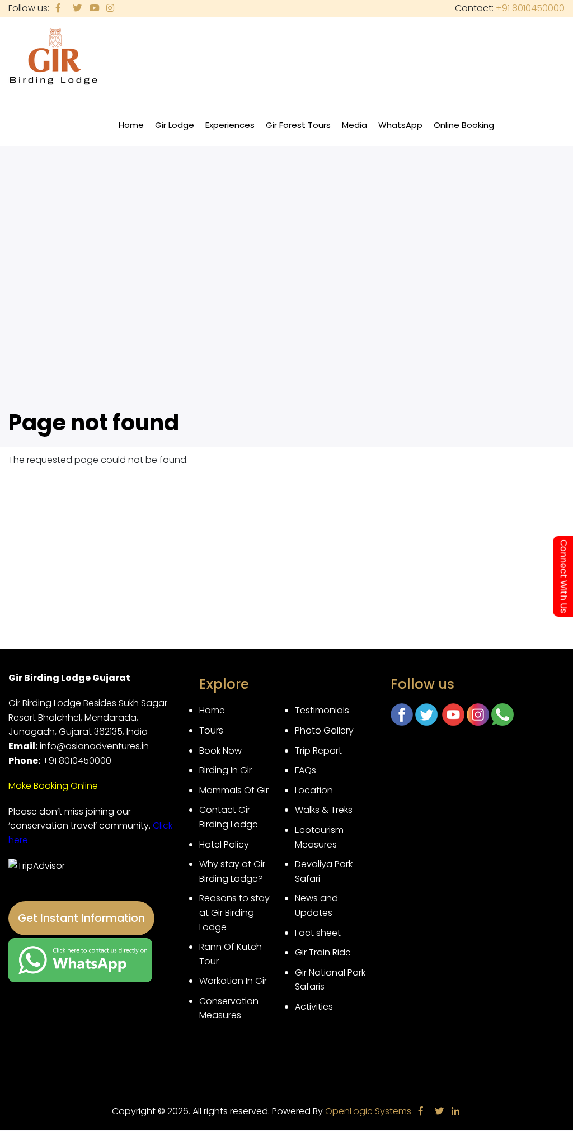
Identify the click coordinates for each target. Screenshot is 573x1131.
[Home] (53, 57)
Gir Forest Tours (298, 125)
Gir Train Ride (323, 952)
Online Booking (464, 125)
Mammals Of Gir (234, 790)
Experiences (232, 131)
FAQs (305, 770)
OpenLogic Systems (368, 1111)
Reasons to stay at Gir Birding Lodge (234, 912)
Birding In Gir (225, 770)
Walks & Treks (324, 809)
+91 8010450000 (530, 8)
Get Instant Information (81, 918)
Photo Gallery (324, 730)
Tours (211, 730)
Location (314, 790)
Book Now (220, 750)
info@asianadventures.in (94, 746)
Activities (314, 1006)
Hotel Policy (224, 844)
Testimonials (322, 710)
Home (131, 125)
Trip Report (318, 750)
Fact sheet (318, 932)
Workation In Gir (233, 980)
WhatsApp (400, 125)
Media (357, 131)
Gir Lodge (177, 131)
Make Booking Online (53, 785)
